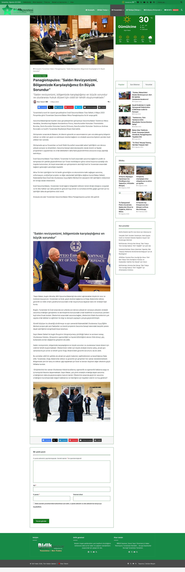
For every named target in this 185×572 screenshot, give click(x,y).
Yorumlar (148, 85)
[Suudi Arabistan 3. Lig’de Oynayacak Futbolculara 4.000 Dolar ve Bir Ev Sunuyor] (125, 108)
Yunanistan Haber (48, 69)
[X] (91, 552)
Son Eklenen (135, 85)
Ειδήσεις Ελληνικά (153, 10)
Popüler (121, 85)
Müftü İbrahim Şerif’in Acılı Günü (129, 232)
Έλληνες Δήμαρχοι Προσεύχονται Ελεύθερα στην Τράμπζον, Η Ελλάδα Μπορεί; (126, 181)
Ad (34, 485)
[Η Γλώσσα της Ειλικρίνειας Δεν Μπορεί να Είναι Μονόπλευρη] (144, 196)
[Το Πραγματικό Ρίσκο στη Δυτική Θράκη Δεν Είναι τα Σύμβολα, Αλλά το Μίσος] (126, 196)
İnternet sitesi (78, 494)
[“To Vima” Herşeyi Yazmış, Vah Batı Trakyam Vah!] (125, 146)
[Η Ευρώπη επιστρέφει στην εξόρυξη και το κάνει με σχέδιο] (144, 170)
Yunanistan (117, 10)
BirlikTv (172, 10)
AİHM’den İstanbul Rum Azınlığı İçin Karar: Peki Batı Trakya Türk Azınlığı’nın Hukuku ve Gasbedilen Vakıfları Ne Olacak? (134, 259)
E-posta (36, 494)
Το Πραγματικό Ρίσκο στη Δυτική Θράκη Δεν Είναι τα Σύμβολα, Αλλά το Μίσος (126, 207)
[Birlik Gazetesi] (18, 9)
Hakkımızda (27, 2)
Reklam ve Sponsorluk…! (60, 2)
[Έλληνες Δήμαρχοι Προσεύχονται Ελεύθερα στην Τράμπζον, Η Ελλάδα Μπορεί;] (126, 170)
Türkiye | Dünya (134, 10)
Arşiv (72, 2)
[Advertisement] (71, 216)
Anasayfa (90, 10)
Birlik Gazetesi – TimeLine (41, 2)
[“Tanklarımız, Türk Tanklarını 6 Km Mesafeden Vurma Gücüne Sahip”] (125, 121)
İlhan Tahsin (40, 102)
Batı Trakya (103, 10)
